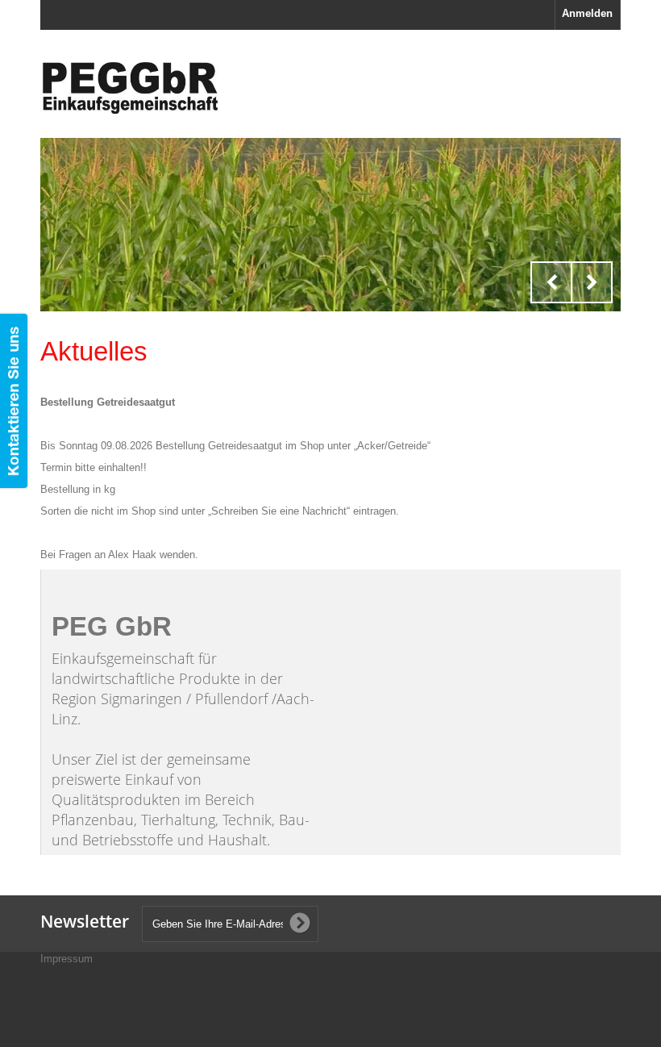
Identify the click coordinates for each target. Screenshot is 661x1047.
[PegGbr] (129, 88)
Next (592, 282)
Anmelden (587, 13)
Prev (551, 282)
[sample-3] (330, 224)
